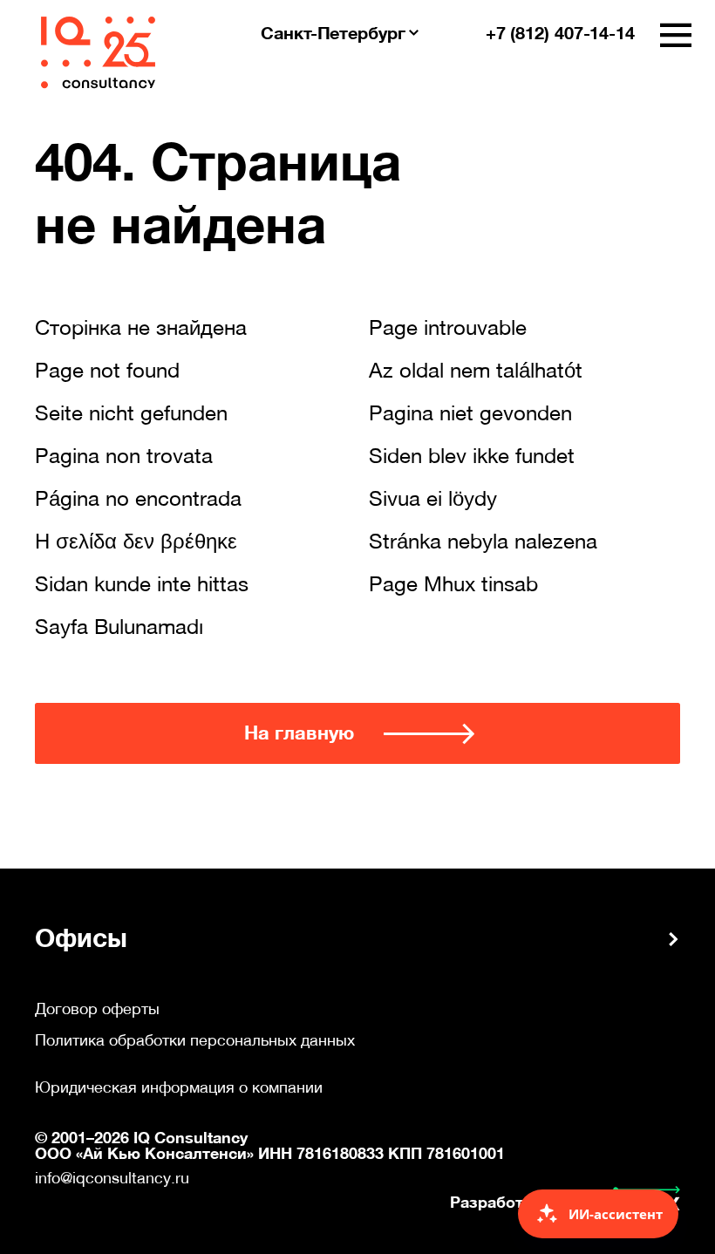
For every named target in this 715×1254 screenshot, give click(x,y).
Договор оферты (97, 1009)
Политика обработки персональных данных (195, 1040)
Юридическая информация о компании (179, 1087)
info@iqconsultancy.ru (112, 1178)
